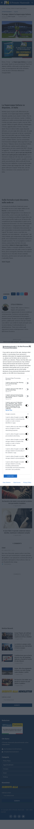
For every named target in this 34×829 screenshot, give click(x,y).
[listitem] (17, 379)
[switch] (27, 383)
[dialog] (17, 414)
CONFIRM (10, 476)
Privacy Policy (27, 482)
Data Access (16, 482)
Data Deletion (7, 482)
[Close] (30, 346)
